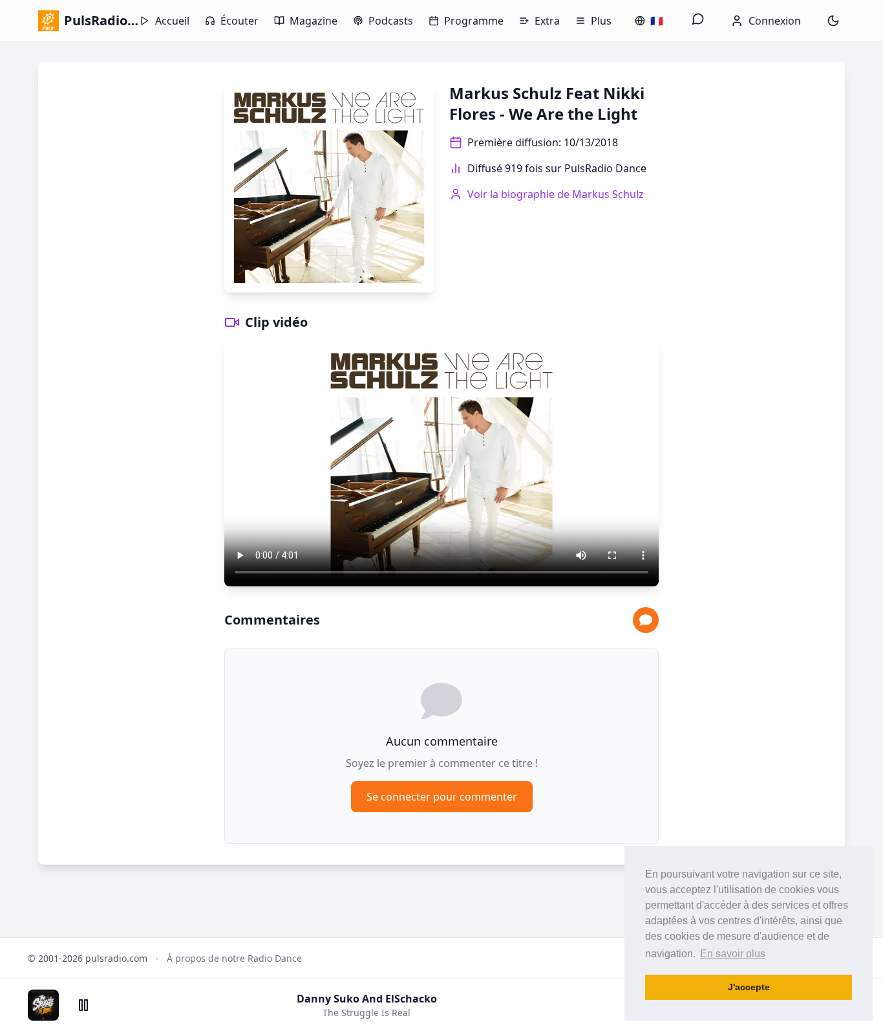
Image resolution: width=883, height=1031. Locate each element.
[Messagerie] (698, 20)
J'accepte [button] (749, 987)
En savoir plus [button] (732, 953)
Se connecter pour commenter (442, 797)
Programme (474, 21)
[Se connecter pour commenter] (646, 620)
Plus (601, 21)
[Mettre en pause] (83, 1005)
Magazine (313, 21)
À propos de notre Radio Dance (234, 958)
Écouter (239, 21)
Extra (547, 21)
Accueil (172, 21)
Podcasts (390, 21)
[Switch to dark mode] (833, 20)
